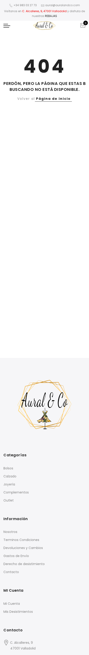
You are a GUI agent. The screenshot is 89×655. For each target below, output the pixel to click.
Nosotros (10, 532)
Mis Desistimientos (18, 611)
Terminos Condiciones (21, 540)
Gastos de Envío (16, 556)
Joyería (9, 484)
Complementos (16, 492)
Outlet (8, 500)
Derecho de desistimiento (24, 564)
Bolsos (8, 468)
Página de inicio (53, 98)
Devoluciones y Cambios (23, 548)
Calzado (9, 476)
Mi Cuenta (11, 603)
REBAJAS (51, 16)
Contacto (11, 572)
